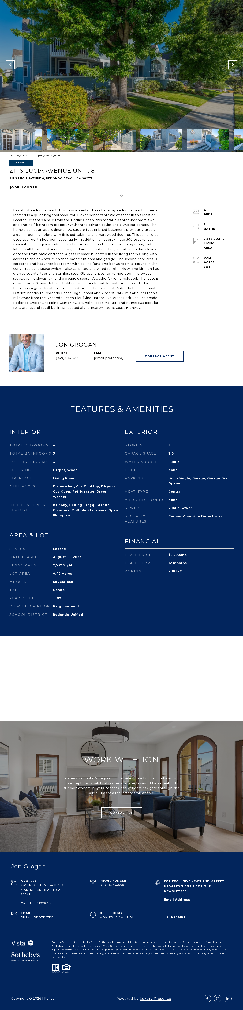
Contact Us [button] (121, 812)
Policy (49, 998)
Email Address (177, 900)
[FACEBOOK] (207, 998)
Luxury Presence (155, 998)
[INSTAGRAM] (217, 998)
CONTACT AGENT (159, 356)
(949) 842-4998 (69, 358)
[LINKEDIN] (228, 998)
